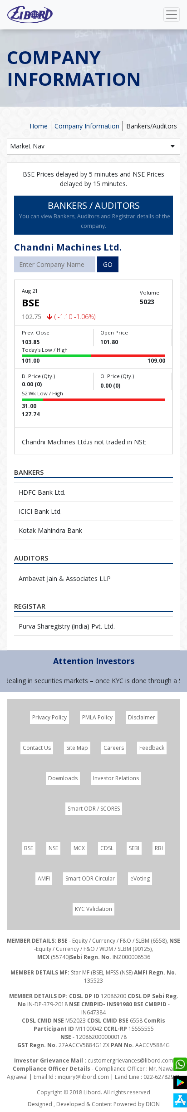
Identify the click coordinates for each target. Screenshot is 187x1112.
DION (153, 1104)
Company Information (86, 126)
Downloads (63, 778)
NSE (53, 848)
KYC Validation (93, 909)
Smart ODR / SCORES (94, 808)
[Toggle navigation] (171, 14)
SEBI (134, 848)
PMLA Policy (97, 717)
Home (39, 126)
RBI (159, 848)
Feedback (151, 748)
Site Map (77, 748)
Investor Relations (116, 778)
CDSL (106, 848)
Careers (113, 748)
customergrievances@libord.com (130, 1060)
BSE (28, 848)
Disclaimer (141, 717)
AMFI (44, 878)
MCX (79, 848)
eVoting (140, 878)
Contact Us (37, 748)
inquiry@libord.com (83, 1077)
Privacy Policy (49, 717)
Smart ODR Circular (90, 878)
